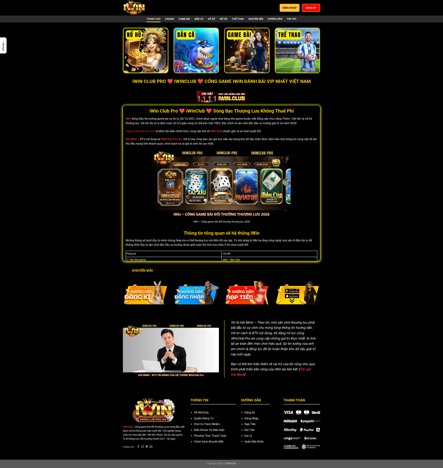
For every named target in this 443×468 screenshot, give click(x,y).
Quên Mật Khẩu (254, 441)
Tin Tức (291, 18)
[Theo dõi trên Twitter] (146, 446)
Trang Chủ (154, 18)
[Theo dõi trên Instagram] (142, 446)
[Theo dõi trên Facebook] (138, 446)
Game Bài (184, 18)
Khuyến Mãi (255, 18)
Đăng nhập (290, 7)
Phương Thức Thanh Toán (210, 435)
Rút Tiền (250, 430)
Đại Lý (248, 435)
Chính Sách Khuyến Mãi (208, 441)
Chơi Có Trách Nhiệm (207, 424)
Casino (169, 18)
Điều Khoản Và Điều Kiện (209, 430)
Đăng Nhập (251, 418)
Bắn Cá (199, 18)
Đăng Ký (250, 412)
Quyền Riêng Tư (204, 418)
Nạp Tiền (250, 424)
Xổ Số (211, 18)
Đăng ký (311, 7)
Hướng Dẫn (275, 18)
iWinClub (128, 426)
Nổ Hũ (223, 18)
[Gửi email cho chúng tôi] (151, 446)
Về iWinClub (201, 412)
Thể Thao (238, 18)
